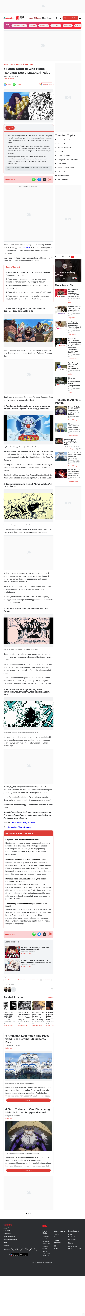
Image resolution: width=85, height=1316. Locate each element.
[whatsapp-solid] (34, 180)
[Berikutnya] (54, 1043)
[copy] (50, 180)
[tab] (10, 129)
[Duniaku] (14, 17)
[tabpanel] (29, 154)
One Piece (27, 248)
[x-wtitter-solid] (44, 180)
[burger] (80, 18)
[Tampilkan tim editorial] (52, 1021)
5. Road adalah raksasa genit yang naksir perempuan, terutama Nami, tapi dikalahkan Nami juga (28, 302)
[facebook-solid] (39, 180)
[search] (60, 18)
